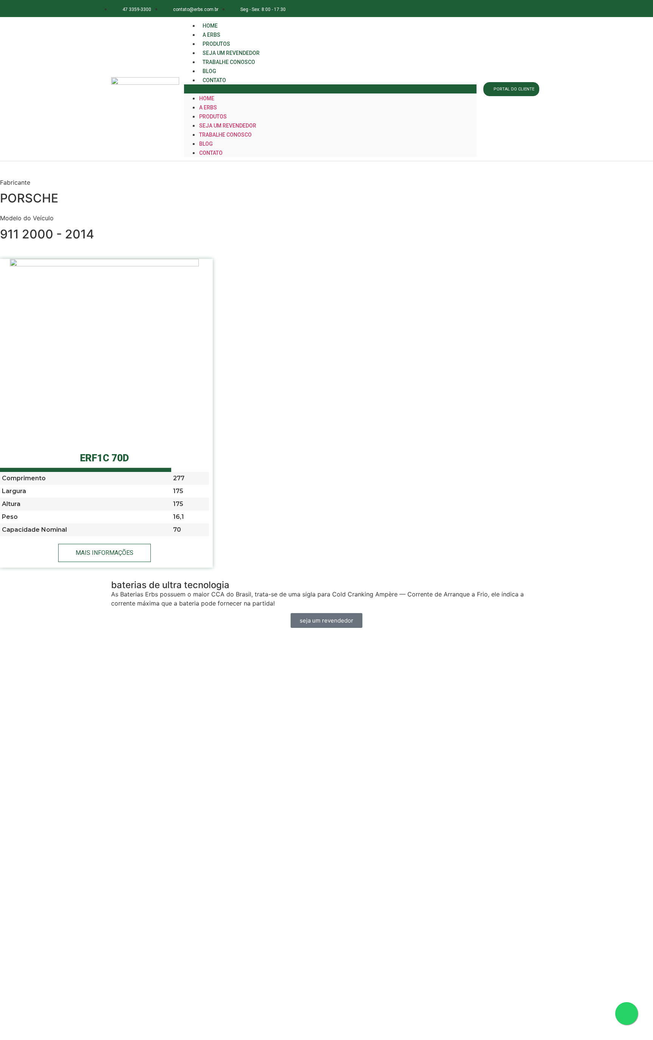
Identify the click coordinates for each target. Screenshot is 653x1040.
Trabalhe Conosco (229, 62)
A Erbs (208, 107)
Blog (206, 144)
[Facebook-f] (481, 8)
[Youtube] (531, 8)
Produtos (213, 117)
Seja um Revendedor (227, 126)
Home (206, 98)
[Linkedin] (515, 8)
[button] (330, 88)
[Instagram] (498, 8)
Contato (214, 80)
